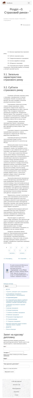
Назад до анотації (8, 283)
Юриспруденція (16, 388)
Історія (16, 395)
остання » (22, 253)
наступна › (12, 253)
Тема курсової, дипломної (11, 364)
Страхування (7, 20)
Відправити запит (9, 371)
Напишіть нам (16, 384)
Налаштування (26, 25)
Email (5, 358)
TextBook (9, 3)
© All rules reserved (16, 381)
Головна (6, 18)
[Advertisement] (16, 36)
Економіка (16, 391)
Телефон (6, 352)
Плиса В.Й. (22, 18)
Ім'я (5, 346)
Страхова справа (13, 18)
